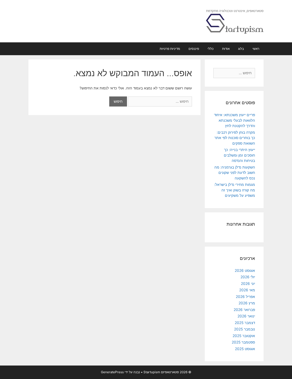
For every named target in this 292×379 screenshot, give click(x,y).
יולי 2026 (247, 277)
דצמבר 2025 (245, 323)
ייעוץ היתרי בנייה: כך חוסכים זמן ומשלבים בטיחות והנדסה (239, 155)
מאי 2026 (247, 290)
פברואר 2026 (244, 310)
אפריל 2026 (245, 297)
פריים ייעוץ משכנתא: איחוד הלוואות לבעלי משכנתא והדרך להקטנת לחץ (234, 120)
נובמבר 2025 (244, 329)
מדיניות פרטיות (170, 49)
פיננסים (194, 49)
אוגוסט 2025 (245, 349)
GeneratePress (112, 372)
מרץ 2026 (247, 303)
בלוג (241, 49)
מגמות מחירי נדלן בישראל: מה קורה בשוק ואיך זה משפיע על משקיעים (234, 190)
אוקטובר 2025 (244, 336)
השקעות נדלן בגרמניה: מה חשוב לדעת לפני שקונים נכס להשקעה (234, 172)
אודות (226, 49)
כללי (211, 49)
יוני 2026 (248, 283)
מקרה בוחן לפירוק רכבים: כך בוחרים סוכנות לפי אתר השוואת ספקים (234, 137)
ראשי (255, 49)
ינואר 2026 (246, 316)
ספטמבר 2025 (243, 342)
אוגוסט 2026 (245, 270)
